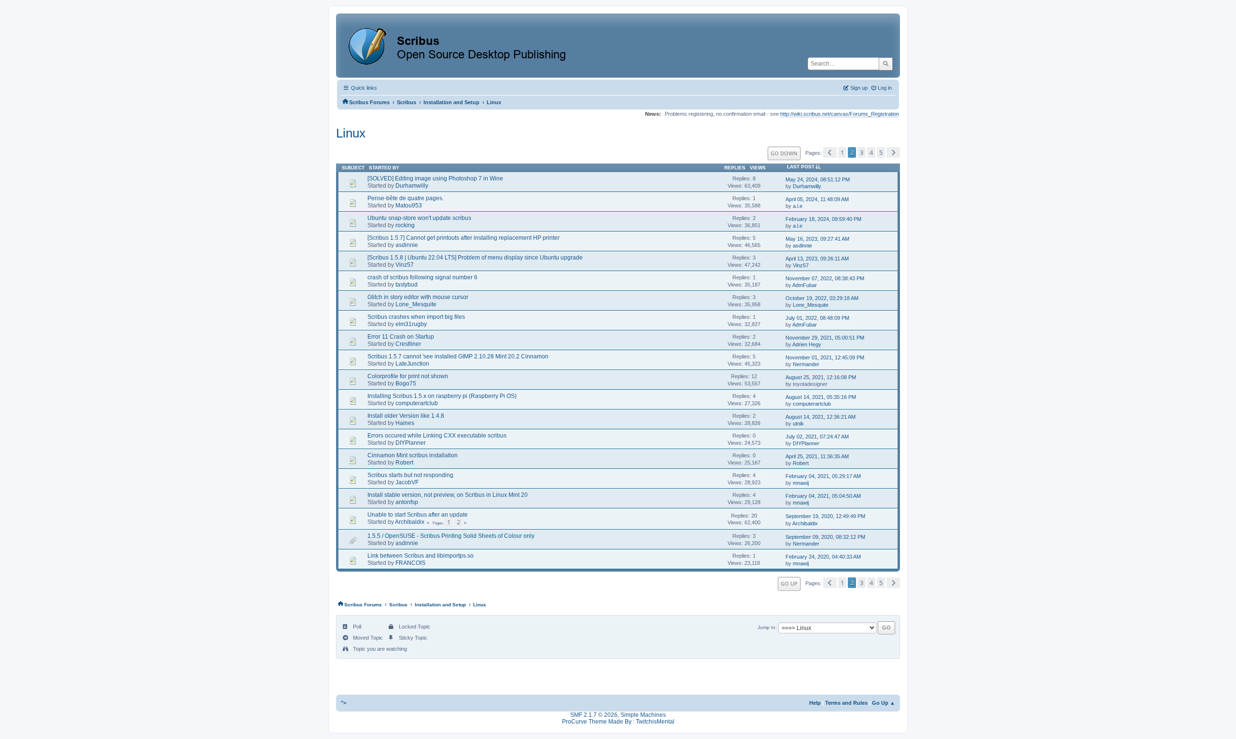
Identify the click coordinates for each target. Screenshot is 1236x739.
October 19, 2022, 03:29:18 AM (822, 298)
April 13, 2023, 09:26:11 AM (817, 258)
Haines (404, 423)
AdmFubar (804, 285)
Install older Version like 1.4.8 (405, 415)
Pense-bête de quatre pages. (405, 198)
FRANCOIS (410, 563)
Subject (353, 167)
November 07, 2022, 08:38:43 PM (825, 278)
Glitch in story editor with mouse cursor (417, 297)
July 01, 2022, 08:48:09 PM (817, 318)
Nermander (806, 364)
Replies (734, 167)
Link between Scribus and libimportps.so (420, 555)
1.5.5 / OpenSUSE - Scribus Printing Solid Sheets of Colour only (450, 536)
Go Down (784, 153)
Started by (384, 167)
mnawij (801, 483)
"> (343, 703)
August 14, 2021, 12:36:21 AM (821, 417)
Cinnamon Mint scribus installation (412, 455)
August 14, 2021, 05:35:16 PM (821, 397)
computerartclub (416, 403)
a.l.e (797, 206)
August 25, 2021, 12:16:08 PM (821, 377)
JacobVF (407, 482)
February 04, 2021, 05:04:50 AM (823, 496)
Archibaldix (409, 522)
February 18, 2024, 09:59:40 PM (823, 219)
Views (758, 167)
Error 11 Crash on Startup (400, 336)
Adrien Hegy (806, 344)
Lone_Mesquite (415, 304)
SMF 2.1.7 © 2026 (594, 715)
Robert (404, 462)
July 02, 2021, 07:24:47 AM (817, 436)
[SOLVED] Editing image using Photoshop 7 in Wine (435, 178)
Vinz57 (404, 264)
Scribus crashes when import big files (416, 317)
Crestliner (408, 344)
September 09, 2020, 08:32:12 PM (825, 537)
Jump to (766, 627)
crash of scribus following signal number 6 (422, 277)
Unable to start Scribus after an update (417, 514)
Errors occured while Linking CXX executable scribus (436, 435)
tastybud (406, 284)
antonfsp (406, 502)
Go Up (789, 583)
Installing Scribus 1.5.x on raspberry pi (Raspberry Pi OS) (442, 396)
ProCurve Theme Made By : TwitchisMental (618, 721)
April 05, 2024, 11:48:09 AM (817, 199)
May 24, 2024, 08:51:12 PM (818, 179)
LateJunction (412, 363)
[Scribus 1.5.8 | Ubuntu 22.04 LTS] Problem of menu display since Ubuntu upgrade (475, 257)
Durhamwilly (411, 185)
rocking (405, 225)
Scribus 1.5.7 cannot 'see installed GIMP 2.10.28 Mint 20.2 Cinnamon (457, 356)
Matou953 (408, 205)
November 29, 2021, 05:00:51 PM (825, 338)
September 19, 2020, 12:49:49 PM (825, 516)
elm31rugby (411, 324)
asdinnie (406, 245)
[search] (886, 63)
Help (815, 703)
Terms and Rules (846, 703)
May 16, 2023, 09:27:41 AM (817, 239)
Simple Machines (643, 715)
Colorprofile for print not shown (407, 376)
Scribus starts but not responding (410, 475)
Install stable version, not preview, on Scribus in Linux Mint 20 (447, 495)
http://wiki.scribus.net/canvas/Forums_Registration (839, 114)
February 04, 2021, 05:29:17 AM (823, 476)
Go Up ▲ (883, 703)
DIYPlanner (410, 442)
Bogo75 (405, 383)
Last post (801, 166)
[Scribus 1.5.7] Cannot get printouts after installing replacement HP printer (463, 237)
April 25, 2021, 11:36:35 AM (817, 456)
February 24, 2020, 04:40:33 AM (823, 557)
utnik (798, 423)
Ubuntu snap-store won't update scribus (419, 218)
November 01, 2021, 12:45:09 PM (825, 357)
